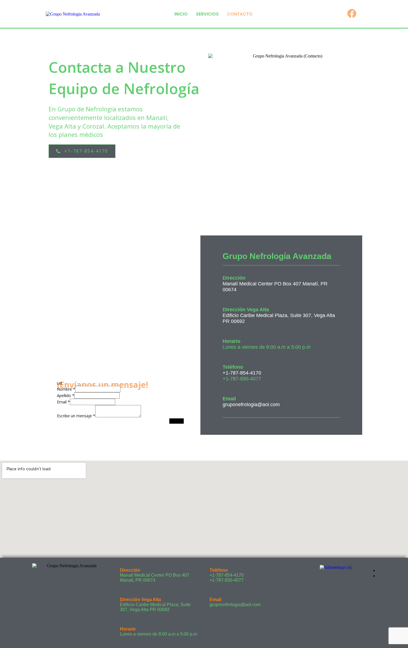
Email (63, 402)
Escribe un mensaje (76, 415)
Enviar (176, 421)
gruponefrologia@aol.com (251, 404)
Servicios (207, 14)
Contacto (240, 14)
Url (59, 383)
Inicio (181, 14)
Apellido (65, 395)
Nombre (66, 389)
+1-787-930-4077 (227, 580)
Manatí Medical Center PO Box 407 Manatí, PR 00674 (154, 577)
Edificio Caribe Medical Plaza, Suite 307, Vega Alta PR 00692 (155, 607)
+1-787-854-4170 (242, 373)
